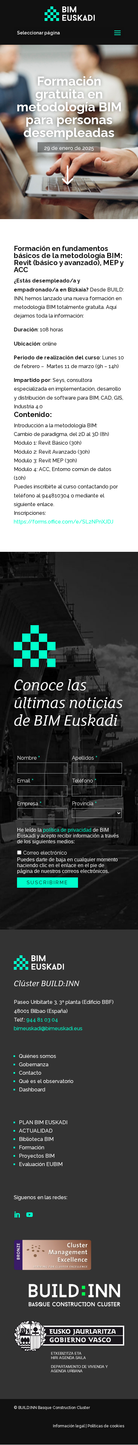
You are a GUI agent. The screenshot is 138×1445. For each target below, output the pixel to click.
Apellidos (85, 758)
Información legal (69, 1426)
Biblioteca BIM (36, 1139)
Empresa (29, 803)
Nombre (28, 758)
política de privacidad (67, 830)
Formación (31, 1147)
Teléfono (84, 780)
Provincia (84, 803)
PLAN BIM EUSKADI (43, 1122)
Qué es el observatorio (46, 1081)
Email (25, 780)
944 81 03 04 (42, 1020)
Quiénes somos (37, 1056)
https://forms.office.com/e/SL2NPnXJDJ (63, 522)
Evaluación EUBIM (41, 1164)
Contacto (30, 1073)
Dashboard (32, 1090)
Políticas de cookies (106, 1426)
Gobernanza (33, 1064)
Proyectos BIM (37, 1156)
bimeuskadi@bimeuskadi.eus (48, 1028)
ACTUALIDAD (36, 1131)
